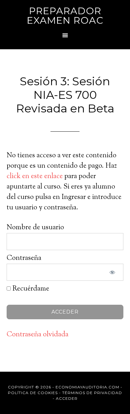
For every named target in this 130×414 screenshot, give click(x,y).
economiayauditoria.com (87, 387)
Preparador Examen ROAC (65, 15)
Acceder (67, 398)
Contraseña (24, 258)
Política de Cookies (33, 392)
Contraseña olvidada (37, 335)
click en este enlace (35, 176)
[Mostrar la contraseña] (112, 272)
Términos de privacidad (92, 392)
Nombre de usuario (35, 228)
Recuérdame (30, 289)
